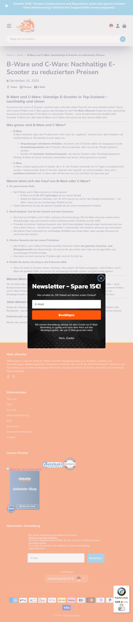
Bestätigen (66, 315)
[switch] (121, 609)
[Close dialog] (101, 278)
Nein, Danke (66, 338)
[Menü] (127, 588)
